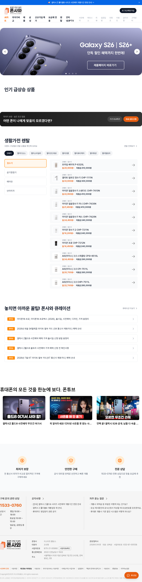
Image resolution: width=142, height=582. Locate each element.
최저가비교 (16, 19)
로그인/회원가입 (128, 10)
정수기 (10, 163)
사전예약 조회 (4, 569)
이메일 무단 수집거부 (68, 569)
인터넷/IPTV (70, 19)
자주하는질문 (125, 569)
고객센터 (133, 19)
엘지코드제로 (52, 153)
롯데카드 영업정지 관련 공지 (44, 511)
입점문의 (80, 569)
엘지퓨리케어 (79, 153)
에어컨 (10, 181)
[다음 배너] (137, 51)
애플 (24, 19)
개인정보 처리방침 (26, 569)
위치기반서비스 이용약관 (51, 569)
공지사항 (125, 19)
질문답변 (103, 19)
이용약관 (14, 569)
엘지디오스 (21, 153)
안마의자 (11, 191)
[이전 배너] (5, 51)
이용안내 (37, 569)
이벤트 (118, 19)
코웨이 (9, 153)
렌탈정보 (115, 569)
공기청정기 (12, 172)
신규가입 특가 (40, 19)
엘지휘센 (93, 153)
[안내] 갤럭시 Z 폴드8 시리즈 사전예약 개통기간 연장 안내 (57, 504)
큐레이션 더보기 (129, 308)
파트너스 (89, 19)
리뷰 (96, 19)
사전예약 (81, 19)
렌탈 (61, 19)
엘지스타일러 (36, 153)
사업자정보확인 (65, 548)
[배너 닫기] (139, 2)
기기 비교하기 (115, 119)
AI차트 (6, 19)
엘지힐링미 (106, 153)
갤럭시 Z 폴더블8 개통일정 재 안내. (47, 508)
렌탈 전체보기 (129, 146)
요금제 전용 (53, 19)
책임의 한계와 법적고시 (93, 569)
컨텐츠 (111, 19)
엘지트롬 (65, 153)
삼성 (30, 19)
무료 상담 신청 (131, 119)
